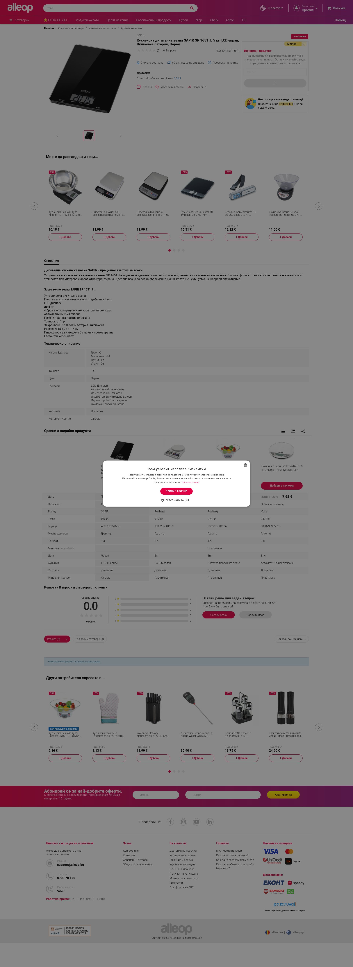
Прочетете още (190, 482)
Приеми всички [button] (176, 491)
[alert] (176, 483)
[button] (176, 500)
